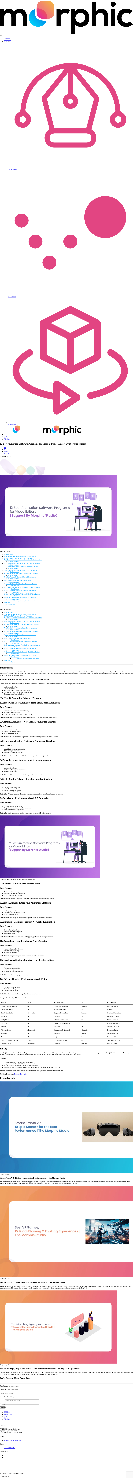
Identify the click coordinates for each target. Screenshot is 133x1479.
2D (5, 448)
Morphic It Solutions (15, 1476)
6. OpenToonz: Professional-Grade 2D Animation (20, 577)
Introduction (9, 554)
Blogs (5, 438)
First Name (3, 1386)
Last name (3, 1389)
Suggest (13, 604)
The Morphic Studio (20, 1074)
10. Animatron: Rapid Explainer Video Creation (21, 590)
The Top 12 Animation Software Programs (18, 558)
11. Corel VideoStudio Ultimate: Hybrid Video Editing (23, 594)
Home (6, 1411)
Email (2, 1393)
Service (6, 41)
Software (6, 453)
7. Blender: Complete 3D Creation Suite (18, 580)
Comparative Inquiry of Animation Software (27, 600)
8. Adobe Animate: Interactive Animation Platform (21, 584)
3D (5, 449)
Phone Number (4, 1397)
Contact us (7, 439)
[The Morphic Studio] (43, 434)
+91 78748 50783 (9, 1448)
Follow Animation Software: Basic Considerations (20, 556)
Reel (5, 436)
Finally (8, 602)
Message (2, 1404)
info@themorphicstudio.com (12, 1440)
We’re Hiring (8, 40)
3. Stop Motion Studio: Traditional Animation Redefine (22, 567)
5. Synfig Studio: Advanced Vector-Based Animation (21, 573)
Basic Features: (14, 561)
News (5, 451)
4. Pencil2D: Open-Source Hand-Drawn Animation (21, 570)
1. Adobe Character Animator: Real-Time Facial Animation (23, 560)
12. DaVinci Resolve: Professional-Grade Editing (21, 597)
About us (7, 38)
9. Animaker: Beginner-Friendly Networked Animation (23, 587)
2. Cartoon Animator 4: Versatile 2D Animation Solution (22, 563)
